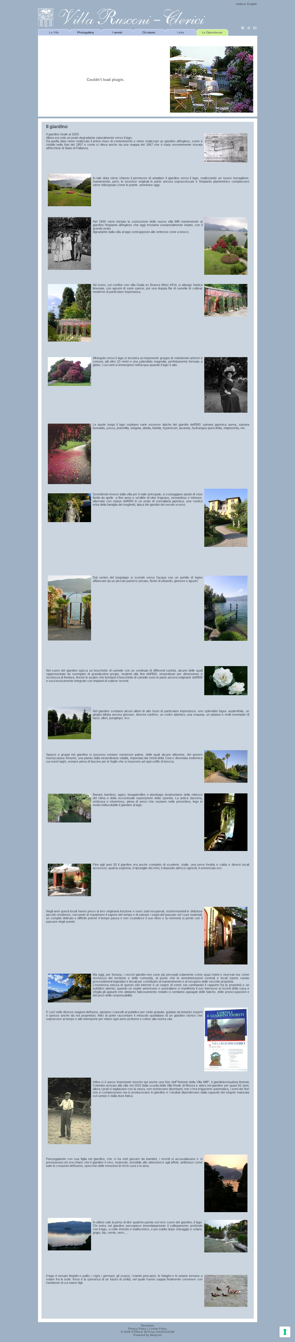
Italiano (241, 3)
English (252, 3)
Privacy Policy (137, 1328)
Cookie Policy (158, 1328)
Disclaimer (147, 1325)
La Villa (54, 32)
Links (180, 32)
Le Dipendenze (212, 32)
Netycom (156, 1335)
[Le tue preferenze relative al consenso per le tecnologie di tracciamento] (284, 1331)
